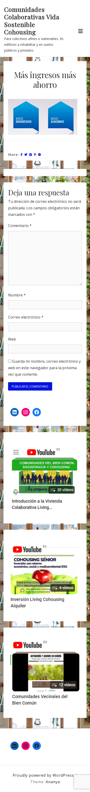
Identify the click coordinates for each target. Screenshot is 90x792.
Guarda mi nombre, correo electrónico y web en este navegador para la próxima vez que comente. (44, 368)
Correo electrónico (25, 317)
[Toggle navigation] (80, 31)
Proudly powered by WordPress (44, 775)
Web (12, 339)
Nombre (17, 295)
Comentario (20, 225)
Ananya (53, 781)
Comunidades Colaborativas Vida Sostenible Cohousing (31, 21)
